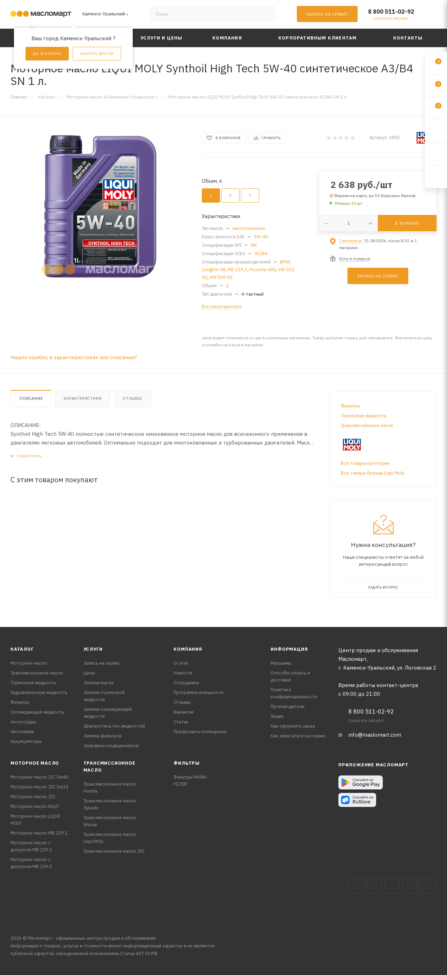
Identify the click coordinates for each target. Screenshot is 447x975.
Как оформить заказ (293, 726)
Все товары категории (365, 463)
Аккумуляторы (26, 741)
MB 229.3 (237, 270)
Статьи (181, 722)
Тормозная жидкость (363, 416)
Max (374, 886)
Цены (89, 673)
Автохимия (22, 732)
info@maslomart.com (375, 734)
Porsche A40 (262, 270)
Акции (277, 716)
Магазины (281, 663)
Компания (188, 649)
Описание (31, 398)
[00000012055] (99, 207)
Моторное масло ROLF (34, 806)
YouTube (409, 886)
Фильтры (350, 406)
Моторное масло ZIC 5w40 (39, 777)
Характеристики (83, 398)
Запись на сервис (101, 663)
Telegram (392, 886)
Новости (183, 673)
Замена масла (98, 683)
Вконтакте (356, 886)
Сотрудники (186, 683)
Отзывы (132, 398)
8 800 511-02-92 (391, 11)
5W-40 (261, 237)
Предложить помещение (200, 732)
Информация (289, 649)
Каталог (22, 649)
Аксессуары (23, 722)
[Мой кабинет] (433, 15)
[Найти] (266, 14)
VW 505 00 (221, 277)
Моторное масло (28, 663)
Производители (288, 706)
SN (254, 245)
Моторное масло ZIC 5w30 (39, 787)
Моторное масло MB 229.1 (39, 833)
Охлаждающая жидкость (37, 712)
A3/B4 (261, 254)
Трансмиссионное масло (367, 425)
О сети (181, 663)
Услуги (93, 649)
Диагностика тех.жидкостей (114, 726)
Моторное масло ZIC (33, 797)
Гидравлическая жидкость (38, 692)
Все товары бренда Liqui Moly (372, 473)
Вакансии (183, 712)
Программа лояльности (199, 692)
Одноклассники (427, 886)
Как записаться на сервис (298, 736)
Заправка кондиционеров (111, 746)
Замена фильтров (102, 736)
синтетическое (248, 228)
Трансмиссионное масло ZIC (114, 851)
